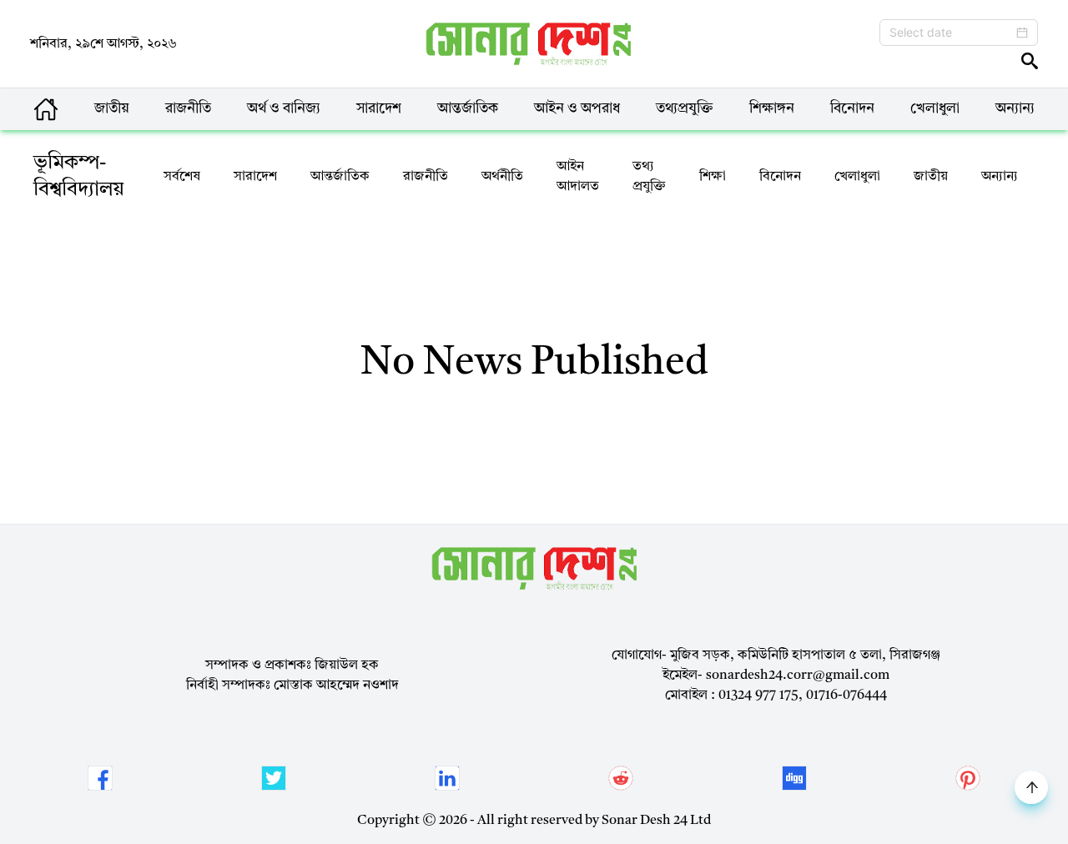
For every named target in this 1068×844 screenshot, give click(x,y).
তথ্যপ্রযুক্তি (684, 109)
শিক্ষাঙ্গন (771, 109)
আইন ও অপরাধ (577, 109)
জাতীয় (111, 109)
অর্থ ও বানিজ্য (283, 109)
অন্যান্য (1015, 109)
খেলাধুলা (935, 109)
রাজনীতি (188, 109)
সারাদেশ (378, 109)
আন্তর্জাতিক (467, 109)
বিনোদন (852, 109)
